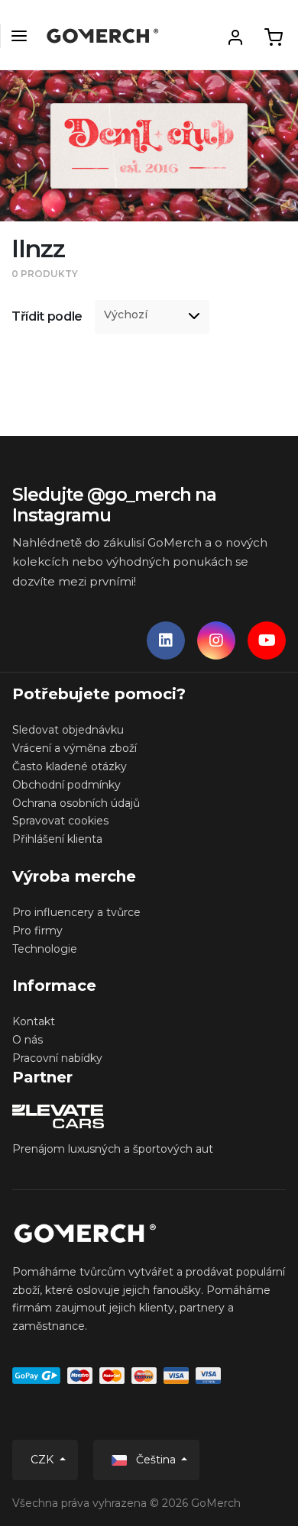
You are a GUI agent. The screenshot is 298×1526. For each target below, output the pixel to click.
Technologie (44, 949)
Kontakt (33, 1021)
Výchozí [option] (125, 314)
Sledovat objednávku (68, 730)
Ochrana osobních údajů (76, 803)
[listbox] (152, 317)
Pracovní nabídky (57, 1058)
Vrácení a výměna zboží (74, 748)
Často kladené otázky (69, 766)
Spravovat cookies (60, 821)
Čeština (156, 1459)
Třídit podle (47, 316)
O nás (27, 1040)
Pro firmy (37, 930)
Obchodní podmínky (66, 785)
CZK (44, 1459)
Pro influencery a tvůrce (76, 912)
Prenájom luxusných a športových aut (112, 1149)
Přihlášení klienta (57, 839)
